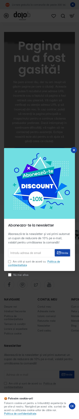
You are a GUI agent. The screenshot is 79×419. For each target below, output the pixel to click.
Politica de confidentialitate (20, 413)
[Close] (74, 150)
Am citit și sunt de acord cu (34, 263)
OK (72, 406)
